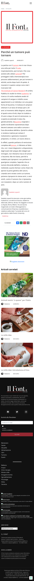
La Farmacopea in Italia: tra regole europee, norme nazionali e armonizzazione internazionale (15, 512)
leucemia (17, 122)
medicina (5, 216)
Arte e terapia (5, 470)
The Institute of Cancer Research (13, 91)
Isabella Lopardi (9, 60)
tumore (15, 65)
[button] (31, 3)
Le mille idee (6, 335)
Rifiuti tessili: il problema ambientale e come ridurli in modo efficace (16, 501)
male (19, 68)
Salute (3, 445)
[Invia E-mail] (24, 222)
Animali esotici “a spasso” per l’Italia (16, 300)
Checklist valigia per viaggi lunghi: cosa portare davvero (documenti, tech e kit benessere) (17, 518)
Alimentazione (6, 450)
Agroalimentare (6, 477)
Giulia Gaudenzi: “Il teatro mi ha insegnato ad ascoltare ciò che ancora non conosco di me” (15, 496)
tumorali (18, 74)
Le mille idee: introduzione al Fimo (15, 370)
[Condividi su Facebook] (17, 222)
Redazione (7, 304)
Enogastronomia (6, 474)
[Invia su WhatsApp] (21, 222)
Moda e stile (5, 472)
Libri (2, 452)
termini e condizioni (7, 430)
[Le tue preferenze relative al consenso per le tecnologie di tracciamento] (31, 578)
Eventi (3, 457)
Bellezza (4, 465)
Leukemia (25, 93)
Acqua (3, 467)
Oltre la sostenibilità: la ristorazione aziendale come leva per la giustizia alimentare (15, 506)
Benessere (4, 443)
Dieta (3, 482)
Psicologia (4, 479)
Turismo (4, 455)
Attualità (6, 47)
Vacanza (4, 484)
